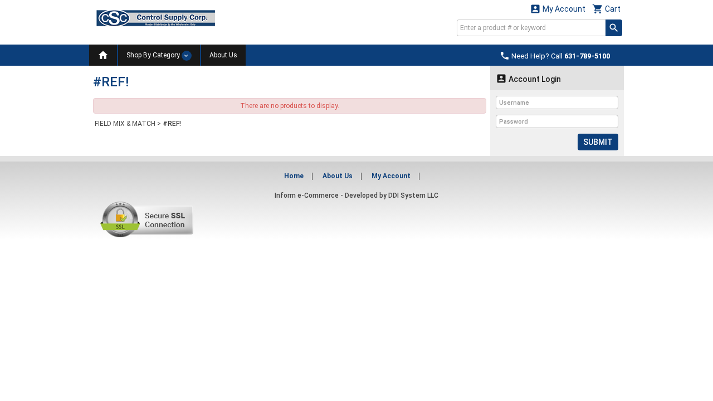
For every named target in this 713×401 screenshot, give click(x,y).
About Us (223, 55)
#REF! (172, 124)
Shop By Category (154, 55)
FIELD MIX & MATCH (125, 124)
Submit (598, 142)
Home (294, 176)
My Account (557, 8)
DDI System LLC (413, 195)
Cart (606, 8)
